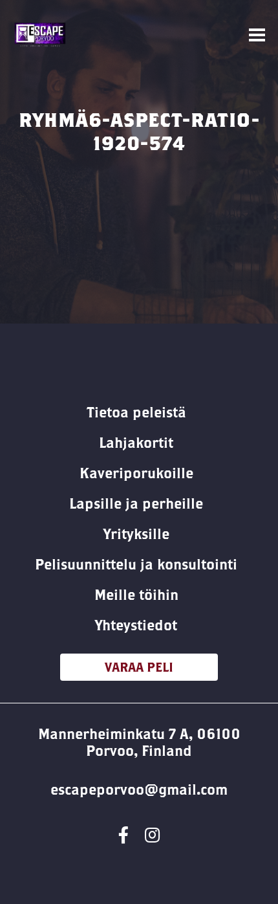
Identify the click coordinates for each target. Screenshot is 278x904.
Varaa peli (139, 666)
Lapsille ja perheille (136, 503)
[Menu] (257, 35)
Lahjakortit (136, 442)
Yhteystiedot (136, 625)
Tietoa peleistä (136, 412)
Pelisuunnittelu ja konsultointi (136, 564)
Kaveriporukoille (136, 473)
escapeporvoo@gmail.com (139, 789)
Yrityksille (136, 533)
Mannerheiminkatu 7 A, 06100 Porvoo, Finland (139, 742)
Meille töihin (136, 594)
